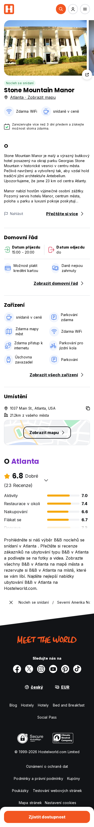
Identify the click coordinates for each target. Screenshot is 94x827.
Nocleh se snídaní (20, 83)
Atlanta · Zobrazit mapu (33, 97)
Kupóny (73, 778)
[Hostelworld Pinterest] (65, 669)
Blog (13, 705)
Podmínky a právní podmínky (38, 778)
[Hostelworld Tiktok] (77, 669)
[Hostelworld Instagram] (41, 669)
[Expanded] (11, 602)
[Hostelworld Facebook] (17, 669)
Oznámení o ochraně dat (47, 766)
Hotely (43, 705)
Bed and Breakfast (69, 705)
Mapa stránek (30, 803)
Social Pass (47, 717)
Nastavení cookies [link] (60, 803)
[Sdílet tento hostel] (87, 75)
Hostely (27, 705)
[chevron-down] (46, 480)
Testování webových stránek (57, 790)
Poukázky (20, 790)
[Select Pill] (61, 9)
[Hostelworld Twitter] (29, 669)
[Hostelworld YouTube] (53, 669)
